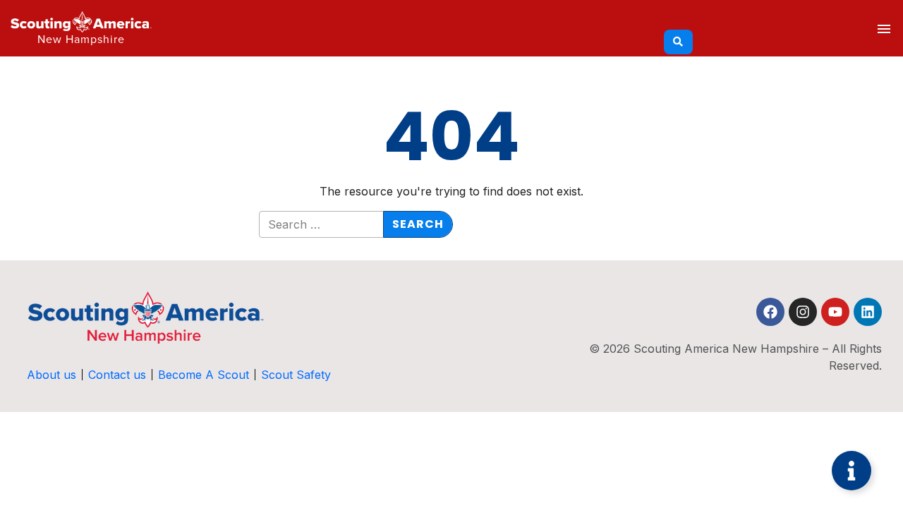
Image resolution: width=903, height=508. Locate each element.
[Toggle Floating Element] (851, 470)
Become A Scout (203, 375)
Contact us (117, 375)
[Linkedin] (868, 312)
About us (51, 375)
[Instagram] (803, 312)
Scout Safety (296, 375)
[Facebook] (770, 312)
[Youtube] (835, 312)
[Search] (678, 42)
